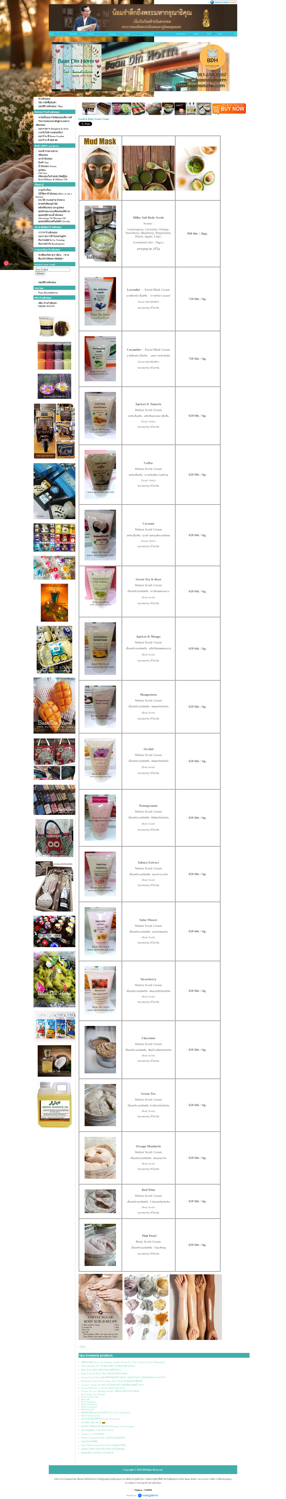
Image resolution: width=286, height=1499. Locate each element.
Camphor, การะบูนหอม (92, 1434)
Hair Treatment (88, 1401)
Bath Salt (85, 1399)
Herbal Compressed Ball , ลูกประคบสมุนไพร (103, 1437)
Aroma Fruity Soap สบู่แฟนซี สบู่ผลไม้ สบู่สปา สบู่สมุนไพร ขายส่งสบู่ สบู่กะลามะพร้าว (123, 1377)
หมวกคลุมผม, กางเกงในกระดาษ (97, 1430)
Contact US (228, 33)
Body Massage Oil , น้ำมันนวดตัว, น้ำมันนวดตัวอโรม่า (108, 1366)
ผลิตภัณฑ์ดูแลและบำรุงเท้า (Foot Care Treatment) (105, 1412)
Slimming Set (87, 1409)
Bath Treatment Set (90, 1415)
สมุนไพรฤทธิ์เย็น (89, 1441)
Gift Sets (203, 33)
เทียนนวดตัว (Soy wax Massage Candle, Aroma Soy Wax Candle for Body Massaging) (123, 1362)
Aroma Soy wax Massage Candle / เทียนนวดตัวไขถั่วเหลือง (110, 1391)
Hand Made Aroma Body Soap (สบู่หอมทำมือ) (103, 1445)
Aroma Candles (101, 33)
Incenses (189, 33)
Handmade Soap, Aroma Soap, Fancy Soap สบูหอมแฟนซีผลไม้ (112, 1381)
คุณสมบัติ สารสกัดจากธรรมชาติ (97, 1452)
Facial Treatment (89, 1404)
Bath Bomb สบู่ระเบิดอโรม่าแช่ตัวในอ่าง (101, 1369)
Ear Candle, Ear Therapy (93, 1394)
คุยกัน (214, 33)
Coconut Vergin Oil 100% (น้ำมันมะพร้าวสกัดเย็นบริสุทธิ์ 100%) (112, 1385)
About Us (81, 33)
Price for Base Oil (89, 1396)
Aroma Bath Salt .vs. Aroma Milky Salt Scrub (103, 1388)
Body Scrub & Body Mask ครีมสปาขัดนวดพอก (104, 1373)
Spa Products (136, 33)
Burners (120, 33)
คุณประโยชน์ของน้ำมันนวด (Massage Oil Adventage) (107, 1426)
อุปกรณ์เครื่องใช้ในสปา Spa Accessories (100, 1418)
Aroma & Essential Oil (165, 33)
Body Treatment (89, 1407)
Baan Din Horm (61, 33)
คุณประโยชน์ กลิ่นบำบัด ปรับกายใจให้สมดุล (103, 1449)
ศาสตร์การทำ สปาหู (91, 1422)
